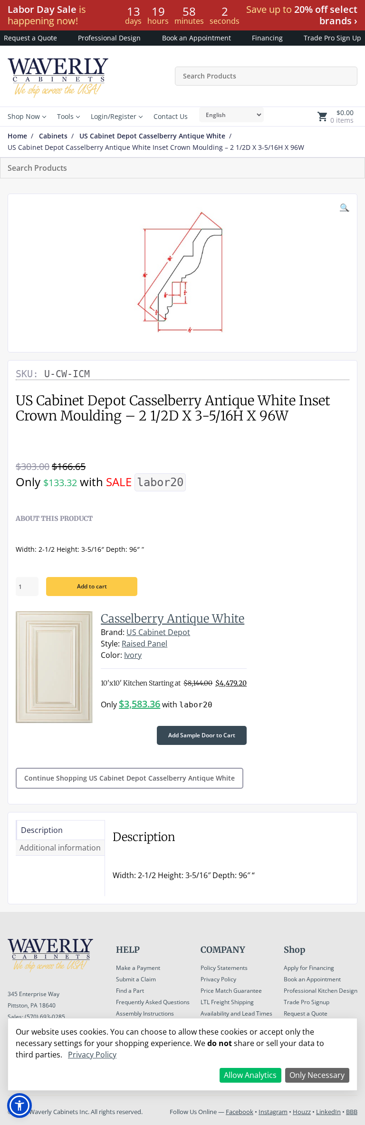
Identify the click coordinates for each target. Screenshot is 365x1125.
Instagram (273, 1111)
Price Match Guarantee (231, 991)
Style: (110, 643)
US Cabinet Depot (158, 632)
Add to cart (92, 586)
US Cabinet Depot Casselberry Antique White (152, 136)
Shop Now (24, 116)
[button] (344, 207)
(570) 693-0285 (45, 1017)
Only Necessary (317, 1075)
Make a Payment (138, 968)
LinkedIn (328, 1111)
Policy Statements (224, 968)
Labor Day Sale (42, 9)
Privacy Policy (218, 979)
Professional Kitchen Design (320, 991)
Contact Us (171, 116)
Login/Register (113, 116)
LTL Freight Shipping (227, 1002)
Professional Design (109, 37)
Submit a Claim (136, 979)
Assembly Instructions (145, 1013)
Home (17, 136)
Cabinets (53, 136)
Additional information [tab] (60, 847)
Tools (65, 116)
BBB (351, 1111)
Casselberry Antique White (172, 618)
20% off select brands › (325, 15)
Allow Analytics (250, 1075)
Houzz (302, 1111)
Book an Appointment (196, 37)
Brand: (113, 632)
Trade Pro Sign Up (332, 37)
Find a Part (130, 991)
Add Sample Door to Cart (201, 735)
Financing (267, 37)
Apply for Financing (309, 968)
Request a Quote (30, 37)
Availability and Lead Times (236, 1013)
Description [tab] (42, 830)
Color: (111, 655)
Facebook (239, 1111)
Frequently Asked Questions (153, 1002)
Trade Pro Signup (306, 1002)
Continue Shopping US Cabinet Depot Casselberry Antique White (129, 778)
